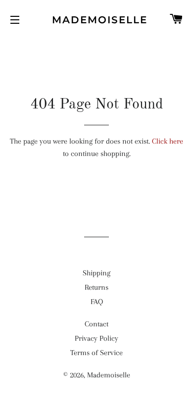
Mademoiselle (96, 20)
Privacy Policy (96, 338)
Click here (167, 141)
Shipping (96, 272)
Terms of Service (96, 352)
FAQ (97, 301)
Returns (96, 287)
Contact (96, 323)
